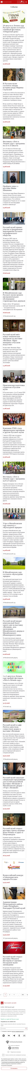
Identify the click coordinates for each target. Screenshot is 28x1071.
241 (23, 994)
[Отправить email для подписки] (26, 1028)
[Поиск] (23, 2)
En (18, 2)
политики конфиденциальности (18, 1031)
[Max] (3, 1035)
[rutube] (24, 1035)
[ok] (19, 1035)
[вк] (8, 1035)
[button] (14, 1052)
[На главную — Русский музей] (9, 2)
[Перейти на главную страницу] (8, 1003)
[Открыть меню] (26, 2)
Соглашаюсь (14, 1068)
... (18, 994)
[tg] (14, 1035)
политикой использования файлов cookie (12, 1062)
